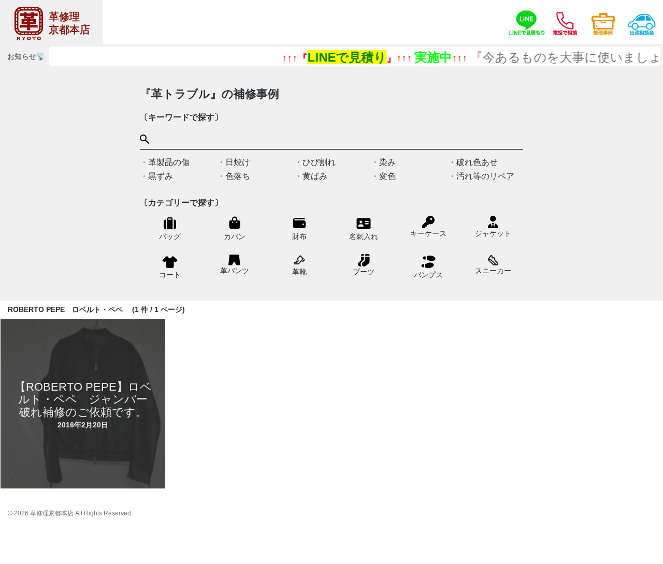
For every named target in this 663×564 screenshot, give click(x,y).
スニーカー (493, 270)
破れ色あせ (477, 162)
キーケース (428, 233)
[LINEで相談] (527, 22)
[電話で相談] (565, 22)
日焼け (237, 162)
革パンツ (234, 270)
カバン (235, 236)
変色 (387, 176)
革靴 (299, 272)
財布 (299, 236)
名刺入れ (363, 236)
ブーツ (363, 272)
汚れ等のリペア (485, 176)
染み (387, 162)
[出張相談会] (642, 22)
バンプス (428, 275)
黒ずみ (160, 176)
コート (170, 275)
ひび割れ (319, 162)
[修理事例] (603, 22)
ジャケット (493, 233)
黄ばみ (314, 176)
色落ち (237, 176)
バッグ (170, 236)
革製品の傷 (169, 162)
